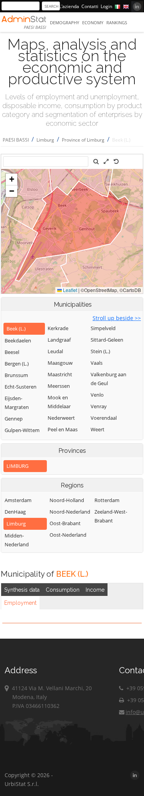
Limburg (45, 140)
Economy (92, 22)
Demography (64, 22)
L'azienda (69, 6)
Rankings (116, 22)
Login (106, 6)
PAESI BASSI (16, 140)
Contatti (89, 6)
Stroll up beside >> (117, 318)
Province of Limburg (83, 140)
